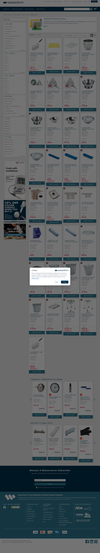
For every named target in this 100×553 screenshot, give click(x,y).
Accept (64, 282)
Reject (56, 282)
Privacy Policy (35, 278)
